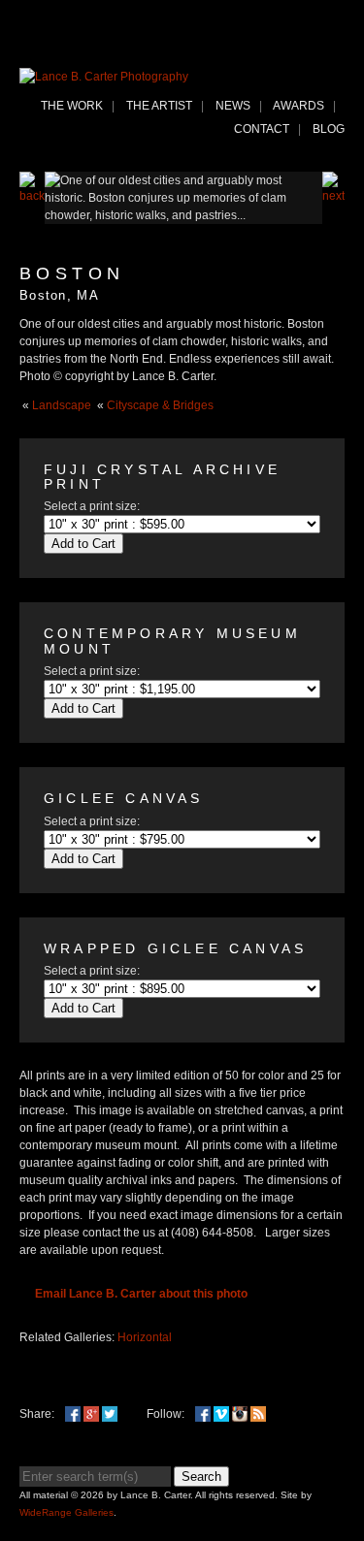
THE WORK (72, 105)
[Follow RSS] (258, 1414)
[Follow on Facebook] (203, 1414)
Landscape (61, 405)
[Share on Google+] (91, 1414)
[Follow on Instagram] (240, 1414)
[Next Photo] (333, 196)
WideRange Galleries (66, 1512)
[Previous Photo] (32, 196)
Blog (329, 129)
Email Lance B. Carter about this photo (141, 1293)
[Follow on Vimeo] (221, 1414)
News (232, 105)
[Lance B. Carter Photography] (103, 76)
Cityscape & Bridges (160, 405)
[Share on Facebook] (73, 1414)
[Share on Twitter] (109, 1414)
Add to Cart (83, 543)
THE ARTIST (159, 105)
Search (201, 1476)
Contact (261, 129)
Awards (298, 105)
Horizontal (144, 1337)
